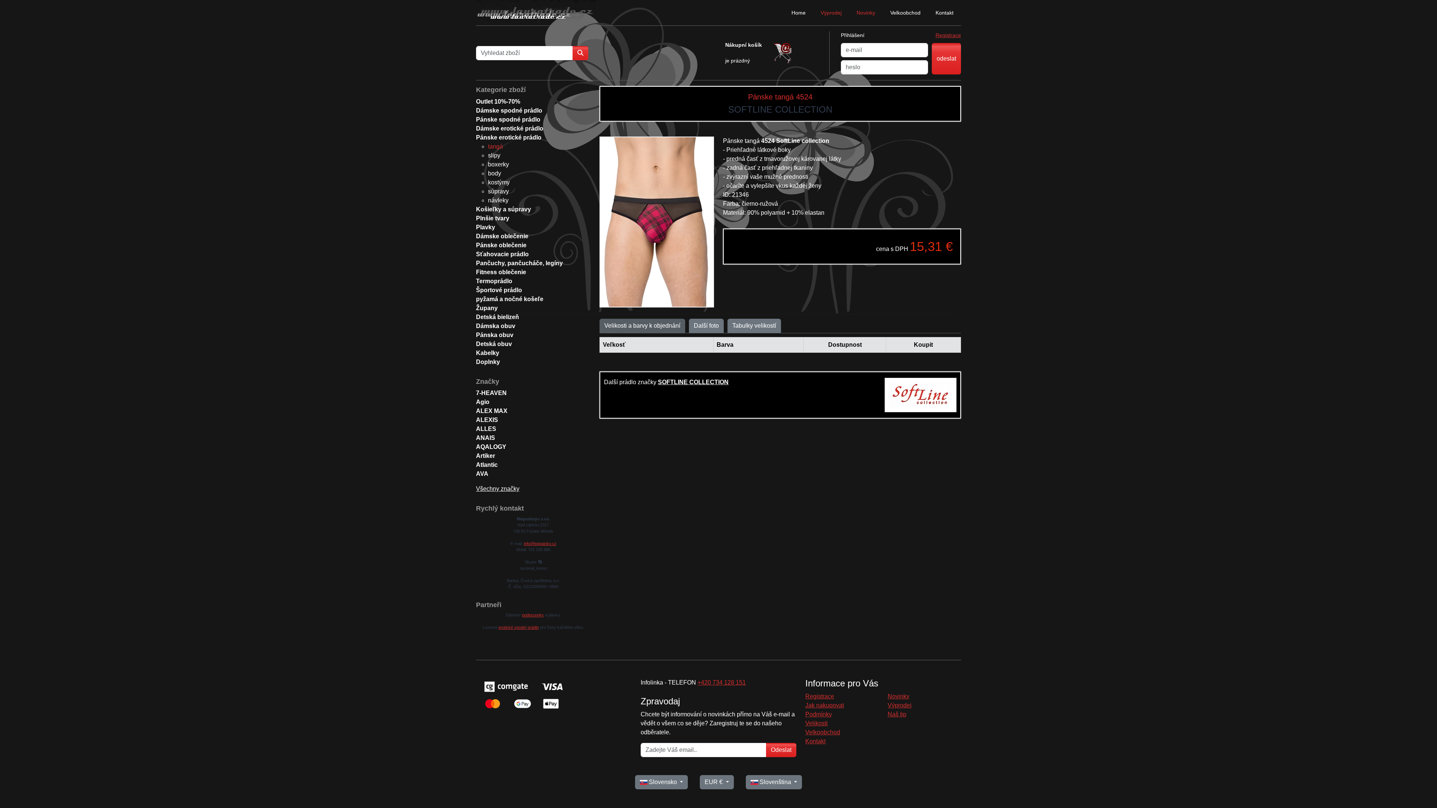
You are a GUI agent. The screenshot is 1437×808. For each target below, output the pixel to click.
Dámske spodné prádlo (509, 110)
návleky (498, 200)
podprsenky (533, 615)
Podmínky (818, 714)
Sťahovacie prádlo (502, 254)
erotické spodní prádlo (518, 627)
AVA (482, 474)
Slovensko (662, 782)
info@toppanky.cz (540, 543)
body (494, 173)
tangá (495, 146)
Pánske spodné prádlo (508, 119)
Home (798, 13)
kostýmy (499, 182)
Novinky (866, 13)
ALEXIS (487, 420)
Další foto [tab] (706, 325)
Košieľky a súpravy (503, 209)
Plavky (485, 227)
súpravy (498, 191)
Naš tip (897, 714)
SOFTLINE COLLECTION (693, 382)
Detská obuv (494, 344)
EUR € (714, 782)
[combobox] (524, 53)
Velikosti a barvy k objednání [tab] (642, 325)
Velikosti (816, 723)
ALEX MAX (491, 411)
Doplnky (488, 362)
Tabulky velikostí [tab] (754, 325)
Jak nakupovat (824, 705)
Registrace (948, 35)
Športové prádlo (499, 290)
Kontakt (945, 13)
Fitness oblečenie (501, 272)
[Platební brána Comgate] (523, 694)
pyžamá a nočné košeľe (509, 299)
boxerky (498, 164)
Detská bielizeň (497, 317)
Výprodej (831, 13)
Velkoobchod (905, 13)
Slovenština (775, 782)
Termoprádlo (494, 281)
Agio (482, 402)
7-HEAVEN (491, 393)
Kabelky (487, 353)
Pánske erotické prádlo (508, 137)
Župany (487, 308)
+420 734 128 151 (722, 682)
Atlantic (487, 465)
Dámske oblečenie (502, 236)
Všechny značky (497, 489)
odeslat (946, 58)
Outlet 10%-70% (498, 101)
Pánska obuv (494, 335)
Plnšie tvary (492, 218)
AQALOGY (491, 447)
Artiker (485, 456)
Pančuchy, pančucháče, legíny (519, 263)
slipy (494, 155)
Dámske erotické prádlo (509, 128)
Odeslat (781, 750)
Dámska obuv (495, 326)
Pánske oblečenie (501, 245)
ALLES (486, 429)
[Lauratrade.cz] (536, 12)
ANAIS (485, 438)
